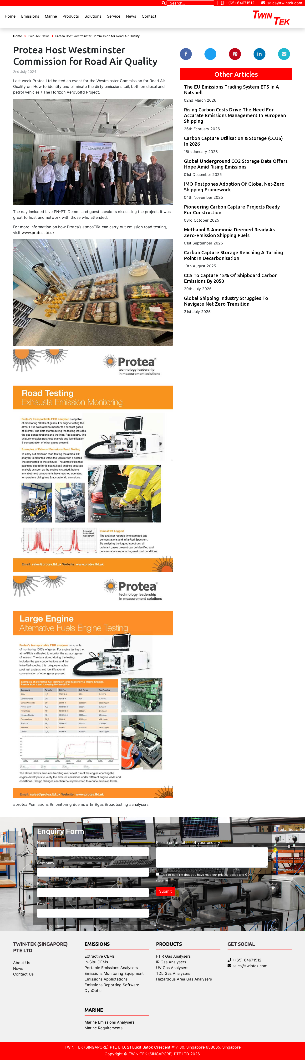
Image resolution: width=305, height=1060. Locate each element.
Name (42, 842)
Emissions (30, 16)
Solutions (93, 16)
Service (113, 16)
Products (71, 16)
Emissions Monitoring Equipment (114, 973)
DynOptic (93, 990)
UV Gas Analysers (172, 967)
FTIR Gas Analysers (173, 956)
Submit (165, 891)
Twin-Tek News (39, 36)
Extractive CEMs (100, 956)
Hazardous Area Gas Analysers (184, 979)
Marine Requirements (103, 1027)
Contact (149, 16)
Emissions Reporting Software (112, 984)
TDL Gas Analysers (173, 973)
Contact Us (23, 974)
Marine (51, 16)
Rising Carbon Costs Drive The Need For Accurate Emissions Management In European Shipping (235, 115)
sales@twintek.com (284, 2)
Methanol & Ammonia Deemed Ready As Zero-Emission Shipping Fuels (229, 232)
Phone (42, 883)
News (131, 16)
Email (42, 903)
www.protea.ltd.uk (38, 232)
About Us (21, 962)
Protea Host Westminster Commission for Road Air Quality (97, 36)
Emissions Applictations (106, 979)
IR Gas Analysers (171, 962)
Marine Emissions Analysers (109, 1022)
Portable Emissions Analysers (111, 967)
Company (45, 863)
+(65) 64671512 (239, 2)
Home (10, 16)
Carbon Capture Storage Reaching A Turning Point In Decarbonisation (233, 255)
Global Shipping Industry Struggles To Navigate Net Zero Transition (226, 301)
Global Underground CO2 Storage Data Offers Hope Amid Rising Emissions (236, 163)
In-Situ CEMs (96, 962)
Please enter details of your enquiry (188, 842)
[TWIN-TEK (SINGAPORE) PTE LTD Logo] (275, 17)
